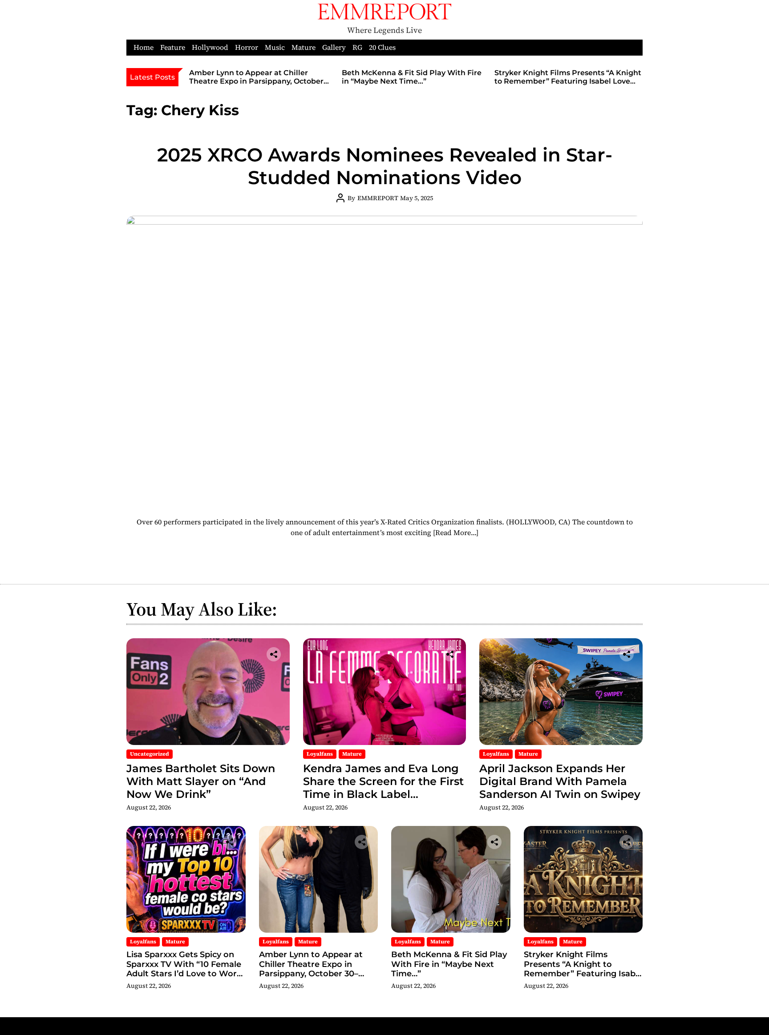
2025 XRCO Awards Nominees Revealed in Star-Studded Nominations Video (384, 166)
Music (275, 47)
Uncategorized (149, 753)
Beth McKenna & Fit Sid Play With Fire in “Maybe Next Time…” (412, 76)
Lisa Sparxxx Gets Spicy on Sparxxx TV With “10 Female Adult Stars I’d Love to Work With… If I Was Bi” (184, 969)
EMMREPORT (377, 197)
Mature (303, 47)
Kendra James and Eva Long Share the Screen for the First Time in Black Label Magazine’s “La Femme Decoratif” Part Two (383, 794)
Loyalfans (320, 753)
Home (144, 47)
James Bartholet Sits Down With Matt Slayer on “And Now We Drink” (200, 781)
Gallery (334, 47)
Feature (172, 47)
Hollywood (210, 47)
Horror (246, 47)
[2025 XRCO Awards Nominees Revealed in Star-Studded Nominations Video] (384, 361)
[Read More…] (455, 532)
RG (357, 47)
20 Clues (382, 47)
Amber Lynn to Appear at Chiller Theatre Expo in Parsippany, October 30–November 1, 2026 (256, 81)
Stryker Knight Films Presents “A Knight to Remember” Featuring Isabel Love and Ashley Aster (567, 81)
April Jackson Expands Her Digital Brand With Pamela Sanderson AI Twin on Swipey (559, 781)
